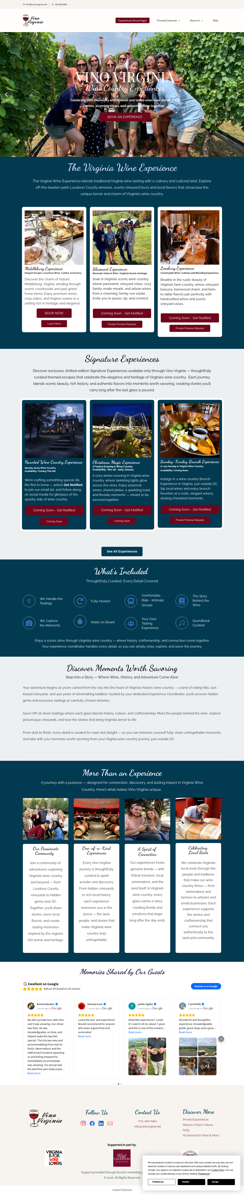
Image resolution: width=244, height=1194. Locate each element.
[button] (6, 94)
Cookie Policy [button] (217, 1170)
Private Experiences (196, 1119)
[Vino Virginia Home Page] (45, 1112)
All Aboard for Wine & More (201, 1135)
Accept (215, 1182)
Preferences (158, 1182)
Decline (185, 1182)
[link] (54, 213)
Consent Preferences (122, 1189)
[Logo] (33, 20)
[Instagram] (83, 1123)
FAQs (186, 1130)
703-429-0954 (147, 1121)
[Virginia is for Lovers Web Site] (54, 1151)
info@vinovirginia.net (147, 1126)
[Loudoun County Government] (190, 1153)
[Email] (110, 1123)
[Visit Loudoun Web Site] (122, 1152)
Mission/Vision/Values (198, 1125)
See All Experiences (122, 551)
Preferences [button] (204, 1174)
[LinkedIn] (101, 1123)
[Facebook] (92, 1123)
